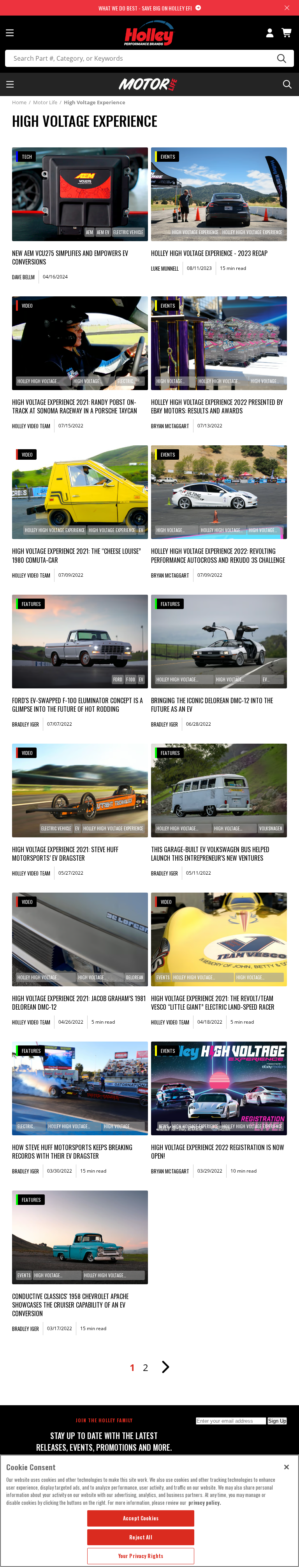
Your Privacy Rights (140, 1556)
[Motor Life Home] (148, 84)
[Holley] (149, 33)
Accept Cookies (140, 1518)
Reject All (140, 1537)
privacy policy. (204, 1502)
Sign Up (277, 1421)
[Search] (280, 58)
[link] (80, 194)
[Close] (286, 1467)
